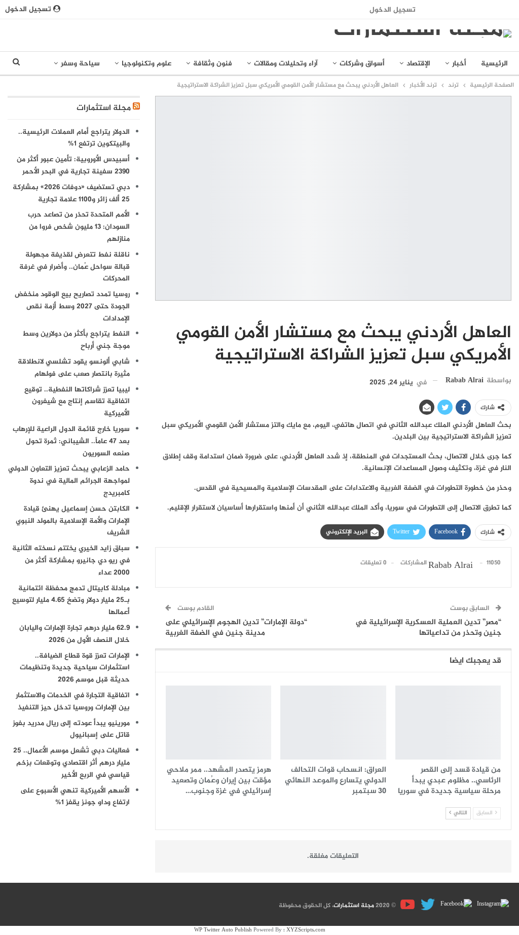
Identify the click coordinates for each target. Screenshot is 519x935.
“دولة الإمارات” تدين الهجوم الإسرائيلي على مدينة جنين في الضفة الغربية (236, 627)
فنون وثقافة (212, 63)
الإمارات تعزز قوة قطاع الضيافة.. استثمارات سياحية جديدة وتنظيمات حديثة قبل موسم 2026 (75, 668)
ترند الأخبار (507, 312)
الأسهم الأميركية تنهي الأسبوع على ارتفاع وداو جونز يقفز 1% (75, 797)
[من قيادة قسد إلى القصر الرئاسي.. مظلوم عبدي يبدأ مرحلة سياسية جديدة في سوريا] (448, 723)
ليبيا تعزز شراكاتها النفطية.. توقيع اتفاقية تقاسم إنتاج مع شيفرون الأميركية (77, 402)
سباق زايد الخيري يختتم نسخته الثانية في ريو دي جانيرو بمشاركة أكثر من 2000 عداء (71, 561)
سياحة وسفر (80, 63)
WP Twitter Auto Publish (223, 930)
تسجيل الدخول (392, 10)
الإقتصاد (418, 63)
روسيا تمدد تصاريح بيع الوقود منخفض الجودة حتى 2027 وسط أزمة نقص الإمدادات (72, 307)
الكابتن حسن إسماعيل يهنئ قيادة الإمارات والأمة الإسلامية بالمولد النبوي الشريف (73, 521)
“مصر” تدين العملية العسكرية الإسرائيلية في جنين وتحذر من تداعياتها (428, 627)
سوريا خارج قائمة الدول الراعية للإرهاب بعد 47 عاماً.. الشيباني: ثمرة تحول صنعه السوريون (71, 441)
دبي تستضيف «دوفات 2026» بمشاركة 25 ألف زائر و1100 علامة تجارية (71, 193)
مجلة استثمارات (104, 108)
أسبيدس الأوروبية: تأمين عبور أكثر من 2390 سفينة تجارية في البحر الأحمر (73, 165)
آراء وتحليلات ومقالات (286, 63)
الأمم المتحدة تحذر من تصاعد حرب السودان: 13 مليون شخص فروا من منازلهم (79, 227)
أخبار (459, 63)
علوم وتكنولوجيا (146, 63)
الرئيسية (494, 63)
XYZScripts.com (305, 930)
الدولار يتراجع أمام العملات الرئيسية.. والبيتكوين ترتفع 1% (74, 138)
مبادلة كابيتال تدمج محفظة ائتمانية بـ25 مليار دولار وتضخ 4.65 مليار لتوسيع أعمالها (71, 601)
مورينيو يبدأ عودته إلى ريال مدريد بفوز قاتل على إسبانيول (71, 729)
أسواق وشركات (362, 63)
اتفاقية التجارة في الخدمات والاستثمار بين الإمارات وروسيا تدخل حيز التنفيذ (73, 701)
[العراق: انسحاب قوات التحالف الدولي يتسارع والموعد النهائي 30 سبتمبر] (333, 723)
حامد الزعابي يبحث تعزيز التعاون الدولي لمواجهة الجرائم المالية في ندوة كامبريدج (69, 481)
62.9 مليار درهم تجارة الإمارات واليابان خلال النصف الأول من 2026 (74, 634)
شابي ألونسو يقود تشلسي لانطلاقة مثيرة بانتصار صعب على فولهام (74, 368)
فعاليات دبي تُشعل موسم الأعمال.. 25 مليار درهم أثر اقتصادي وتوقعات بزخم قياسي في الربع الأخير (71, 763)
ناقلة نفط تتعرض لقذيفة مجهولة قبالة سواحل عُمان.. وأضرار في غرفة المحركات (74, 267)
